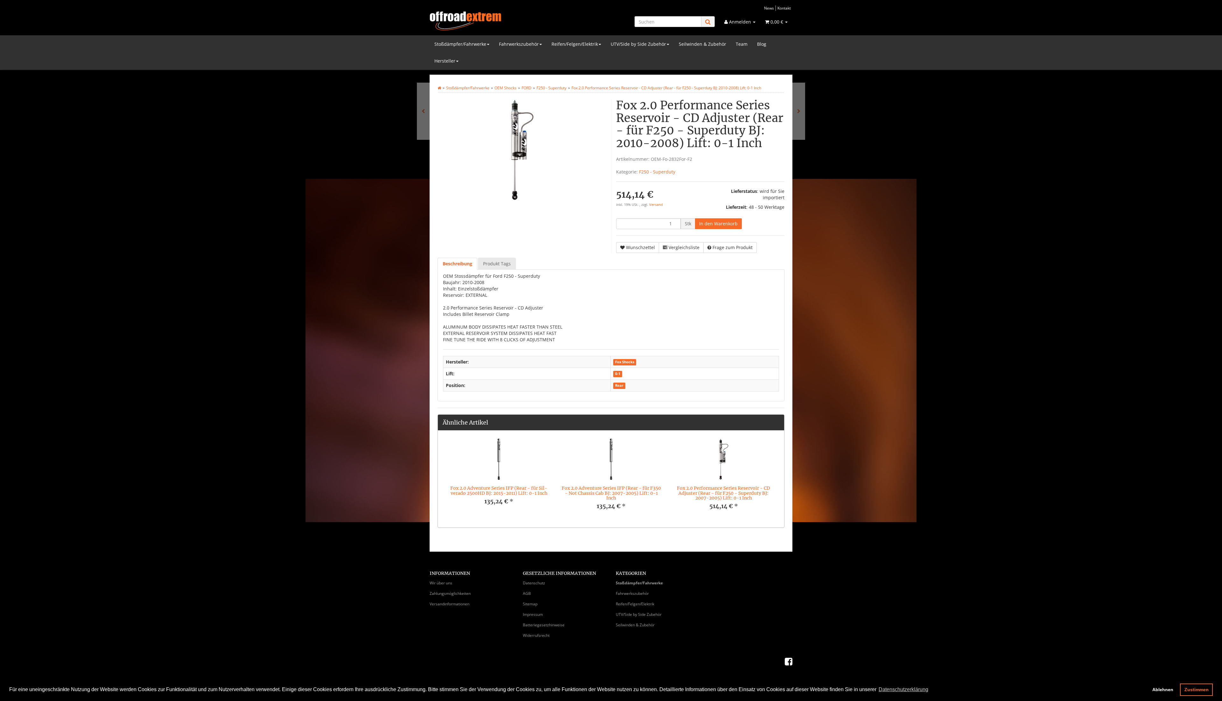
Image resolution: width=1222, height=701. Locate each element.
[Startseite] (439, 88)
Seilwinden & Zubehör (702, 44)
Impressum (533, 614)
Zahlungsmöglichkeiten (450, 593)
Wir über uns (441, 583)
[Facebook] (788, 661)
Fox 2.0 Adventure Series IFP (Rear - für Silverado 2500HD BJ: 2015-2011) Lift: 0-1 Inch (498, 490)
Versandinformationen (449, 604)
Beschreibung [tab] (457, 264)
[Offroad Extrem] (487, 21)
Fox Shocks (624, 362)
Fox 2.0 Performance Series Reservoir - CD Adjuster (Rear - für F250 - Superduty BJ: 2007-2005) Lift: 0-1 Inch (723, 493)
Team (742, 44)
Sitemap (530, 604)
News (769, 7)
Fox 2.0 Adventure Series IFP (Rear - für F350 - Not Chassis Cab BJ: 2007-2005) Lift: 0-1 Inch (611, 493)
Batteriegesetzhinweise (544, 625)
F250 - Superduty (657, 172)
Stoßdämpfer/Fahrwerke (460, 44)
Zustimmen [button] (1196, 689)
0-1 (617, 374)
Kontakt (784, 7)
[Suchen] (708, 22)
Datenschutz (534, 583)
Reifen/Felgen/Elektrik (574, 44)
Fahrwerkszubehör (519, 44)
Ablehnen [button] (1162, 689)
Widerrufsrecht (536, 635)
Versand (656, 204)
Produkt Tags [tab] (497, 264)
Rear (619, 386)
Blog (761, 44)
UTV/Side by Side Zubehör (638, 44)
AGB (527, 593)
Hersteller (444, 61)
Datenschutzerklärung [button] (903, 689)
